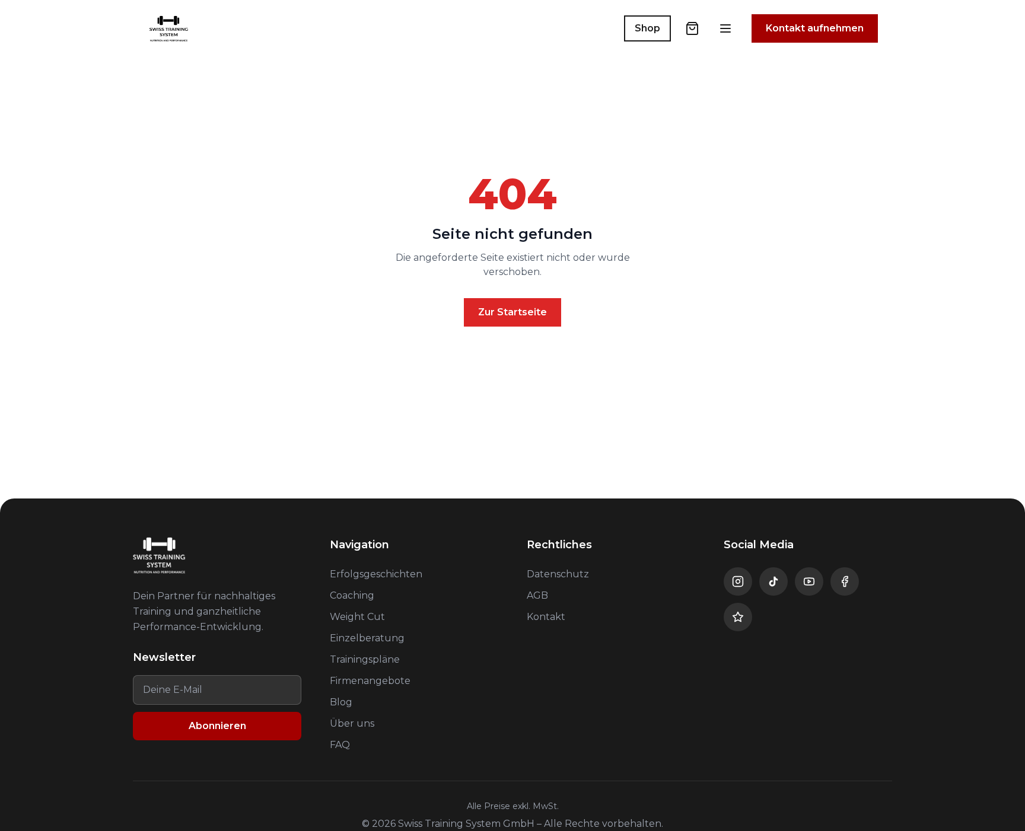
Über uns (352, 723)
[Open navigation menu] (725, 28)
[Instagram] (738, 581)
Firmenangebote (370, 680)
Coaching (352, 595)
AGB (537, 595)
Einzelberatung (367, 638)
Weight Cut (357, 616)
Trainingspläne (365, 659)
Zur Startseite (512, 312)
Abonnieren (217, 725)
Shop (647, 28)
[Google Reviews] (738, 617)
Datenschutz (558, 574)
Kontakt (546, 616)
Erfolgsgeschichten (376, 574)
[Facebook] (844, 581)
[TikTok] (773, 581)
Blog (341, 702)
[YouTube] (809, 581)
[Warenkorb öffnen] (692, 28)
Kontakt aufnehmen (815, 28)
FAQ (340, 744)
